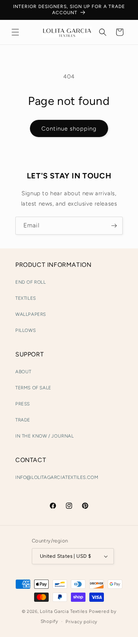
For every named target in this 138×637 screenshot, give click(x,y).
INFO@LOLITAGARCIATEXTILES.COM (56, 477)
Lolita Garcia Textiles (63, 611)
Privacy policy (81, 621)
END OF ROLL (30, 282)
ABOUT (23, 371)
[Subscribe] (113, 226)
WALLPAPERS (30, 314)
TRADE (22, 420)
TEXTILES (25, 298)
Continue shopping (69, 128)
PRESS (22, 404)
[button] (15, 32)
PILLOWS (25, 330)
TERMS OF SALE (33, 387)
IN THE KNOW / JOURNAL (44, 436)
